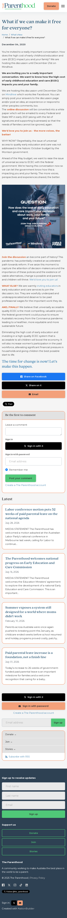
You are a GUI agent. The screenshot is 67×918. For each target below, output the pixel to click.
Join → (8, 741)
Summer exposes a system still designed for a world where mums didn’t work (30, 612)
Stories (33, 851)
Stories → (10, 749)
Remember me (18, 469)
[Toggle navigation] (63, 6)
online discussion (18, 109)
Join (33, 842)
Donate (51, 6)
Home (5, 35)
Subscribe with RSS (19, 756)
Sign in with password (35, 706)
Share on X (35, 385)
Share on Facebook (35, 376)
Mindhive (11, 94)
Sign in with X (35, 446)
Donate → (10, 734)
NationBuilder (26, 908)
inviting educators (47, 285)
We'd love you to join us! (43, 279)
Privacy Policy (37, 877)
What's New (16, 35)
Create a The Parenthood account (25, 485)
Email (35, 394)
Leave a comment (16, 424)
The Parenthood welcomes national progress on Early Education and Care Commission (31, 563)
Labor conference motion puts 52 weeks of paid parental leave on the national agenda (31, 514)
